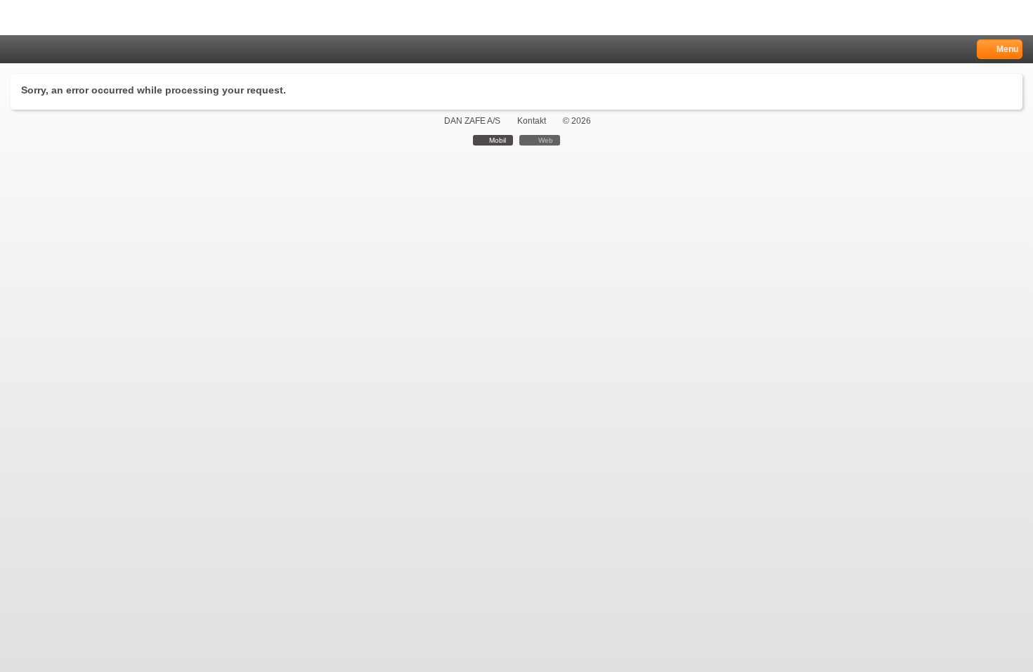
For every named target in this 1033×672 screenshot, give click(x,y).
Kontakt (531, 121)
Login (36, 49)
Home (18, 49)
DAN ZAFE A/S (472, 121)
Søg (54, 49)
